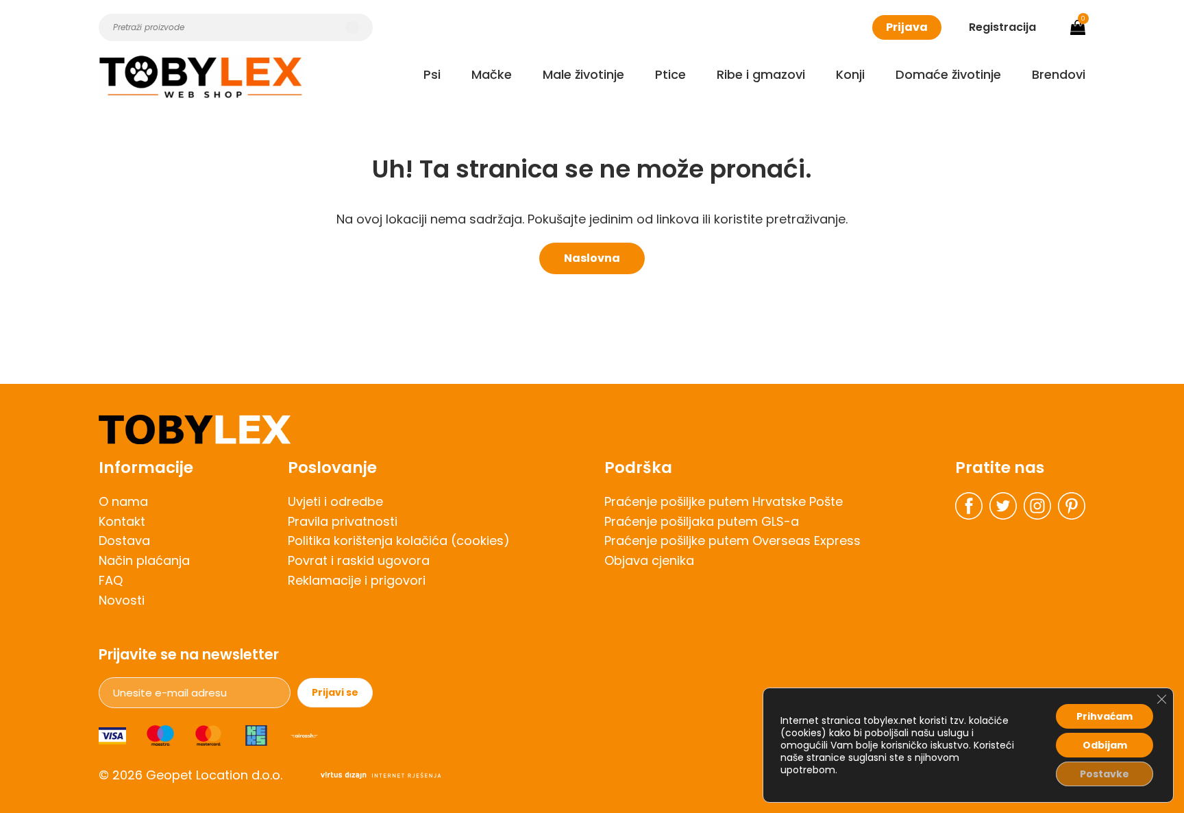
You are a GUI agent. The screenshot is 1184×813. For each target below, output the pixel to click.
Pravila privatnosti (342, 521)
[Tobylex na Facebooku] (969, 506)
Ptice (670, 74)
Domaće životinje (948, 74)
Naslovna (592, 258)
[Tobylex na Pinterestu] (1071, 506)
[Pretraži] (352, 27)
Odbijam (1105, 745)
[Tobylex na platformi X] (1003, 506)
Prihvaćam (1104, 716)
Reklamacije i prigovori (357, 580)
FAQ (111, 580)
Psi (432, 74)
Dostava (124, 540)
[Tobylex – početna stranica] (592, 429)
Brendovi (1058, 74)
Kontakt (122, 521)
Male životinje (583, 74)
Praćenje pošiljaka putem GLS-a (701, 521)
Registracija (1002, 27)
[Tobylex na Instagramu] (1037, 506)
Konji (850, 74)
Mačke (491, 74)
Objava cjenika (649, 560)
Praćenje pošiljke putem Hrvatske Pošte (723, 501)
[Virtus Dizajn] (381, 776)
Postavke (1104, 774)
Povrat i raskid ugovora (359, 560)
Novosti (122, 600)
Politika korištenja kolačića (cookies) (399, 540)
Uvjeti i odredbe (335, 501)
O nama (123, 501)
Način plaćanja (144, 560)
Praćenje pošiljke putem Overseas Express (732, 540)
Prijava (907, 27)
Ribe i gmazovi (761, 74)
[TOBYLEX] (201, 77)
